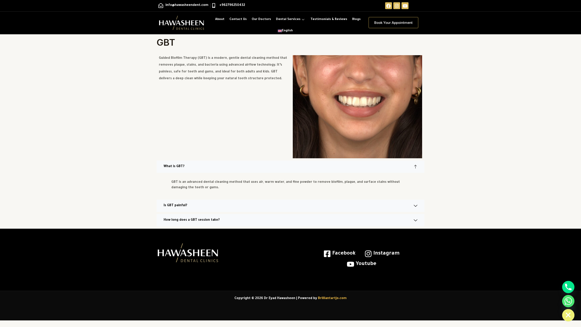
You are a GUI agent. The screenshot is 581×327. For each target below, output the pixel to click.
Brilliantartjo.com (332, 298)
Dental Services (288, 19)
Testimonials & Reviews (328, 19)
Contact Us (238, 19)
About (219, 19)
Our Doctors (261, 19)
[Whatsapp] (568, 301)
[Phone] (568, 287)
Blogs (356, 19)
